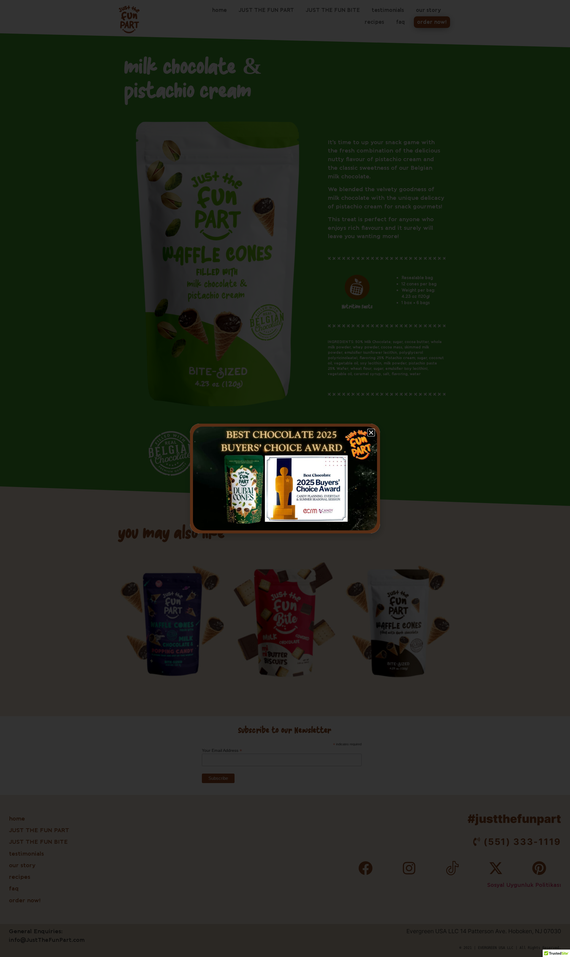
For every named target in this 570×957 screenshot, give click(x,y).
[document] (285, 478)
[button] (371, 433)
